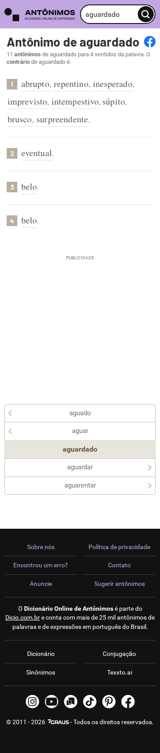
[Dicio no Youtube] (51, 701)
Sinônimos (40, 672)
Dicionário (41, 653)
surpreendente (62, 119)
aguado (80, 413)
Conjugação (119, 653)
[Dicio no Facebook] (128, 701)
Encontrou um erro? (40, 565)
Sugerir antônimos (119, 583)
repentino (71, 84)
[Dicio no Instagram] (32, 701)
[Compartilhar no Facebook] (150, 41)
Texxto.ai (119, 672)
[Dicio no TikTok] (89, 701)
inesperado (112, 84)
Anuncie (41, 583)
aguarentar (80, 485)
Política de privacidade (119, 546)
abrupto (35, 84)
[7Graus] (58, 722)
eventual (36, 153)
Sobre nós (41, 546)
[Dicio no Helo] (70, 701)
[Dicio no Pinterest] (109, 701)
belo (29, 186)
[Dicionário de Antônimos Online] (40, 14)
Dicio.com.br (22, 617)
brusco (20, 119)
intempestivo (75, 101)
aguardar (80, 467)
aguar (80, 431)
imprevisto (27, 101)
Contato (119, 565)
